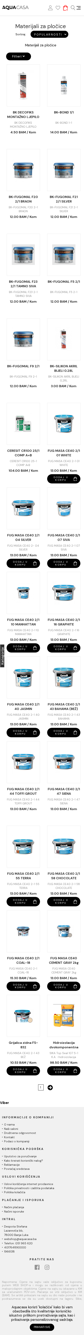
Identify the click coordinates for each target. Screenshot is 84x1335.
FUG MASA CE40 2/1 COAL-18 (23, 960)
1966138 (9, 1251)
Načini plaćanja (14, 1207)
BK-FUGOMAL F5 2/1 (64, 281)
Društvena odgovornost (20, 1133)
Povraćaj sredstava (17, 1169)
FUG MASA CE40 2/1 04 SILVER (23, 537)
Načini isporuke (14, 1211)
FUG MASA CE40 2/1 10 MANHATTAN (23, 622)
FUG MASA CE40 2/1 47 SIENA (64, 791)
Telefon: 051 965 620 (18, 1243)
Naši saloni (11, 1129)
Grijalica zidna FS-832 (23, 1045)
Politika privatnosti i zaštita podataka (29, 1188)
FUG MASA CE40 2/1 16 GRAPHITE (64, 622)
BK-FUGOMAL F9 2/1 (23, 366)
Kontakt (9, 1137)
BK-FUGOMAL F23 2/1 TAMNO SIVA (23, 283)
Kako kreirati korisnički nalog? (23, 1160)
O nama (9, 1124)
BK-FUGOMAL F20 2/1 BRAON (23, 199)
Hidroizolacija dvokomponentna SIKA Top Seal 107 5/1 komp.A (63, 1045)
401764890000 (15, 1247)
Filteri (17, 56)
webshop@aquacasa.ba (20, 1239)
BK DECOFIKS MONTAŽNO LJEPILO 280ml (23, 114)
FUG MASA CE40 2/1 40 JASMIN (23, 706)
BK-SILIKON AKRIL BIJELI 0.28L (64, 368)
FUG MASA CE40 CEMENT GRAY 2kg (64, 960)
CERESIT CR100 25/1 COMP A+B (23, 453)
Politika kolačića (14, 1192)
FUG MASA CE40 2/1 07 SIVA (64, 537)
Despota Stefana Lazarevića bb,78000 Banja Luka (16, 1231)
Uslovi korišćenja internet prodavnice (28, 1184)
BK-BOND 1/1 (64, 112)
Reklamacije (12, 1165)
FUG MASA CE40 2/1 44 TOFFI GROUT (23, 791)
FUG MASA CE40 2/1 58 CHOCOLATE (64, 875)
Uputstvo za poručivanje (20, 1156)
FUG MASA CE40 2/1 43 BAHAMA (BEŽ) (64, 706)
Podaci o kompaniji (16, 1141)
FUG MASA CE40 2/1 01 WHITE (64, 453)
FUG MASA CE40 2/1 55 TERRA (23, 875)
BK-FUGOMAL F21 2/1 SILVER (64, 199)
